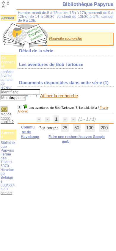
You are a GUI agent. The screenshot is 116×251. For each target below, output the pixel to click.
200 (104, 128)
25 (64, 128)
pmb (65, 141)
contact (6, 193)
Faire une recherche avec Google (76, 137)
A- (3, 2)
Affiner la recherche (59, 95)
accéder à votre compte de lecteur (7, 79)
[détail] (19, 107)
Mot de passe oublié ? (7, 118)
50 (76, 128)
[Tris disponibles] (34, 95)
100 (89, 128)
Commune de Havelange (30, 132)
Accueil (7, 18)
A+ (4, 6)
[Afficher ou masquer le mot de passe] (12, 98)
